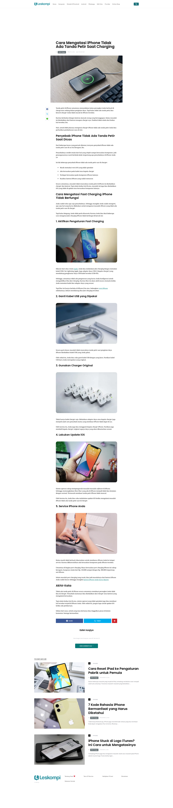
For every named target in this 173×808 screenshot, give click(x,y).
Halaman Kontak (70, 781)
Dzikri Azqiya (61, 52)
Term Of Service (88, 776)
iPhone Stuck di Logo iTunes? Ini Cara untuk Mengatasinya (112, 742)
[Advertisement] (86, 21)
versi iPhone (103, 288)
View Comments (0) (86, 646)
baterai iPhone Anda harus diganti (96, 580)
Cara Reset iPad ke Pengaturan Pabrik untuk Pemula (113, 670)
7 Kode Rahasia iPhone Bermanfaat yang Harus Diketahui (107, 708)
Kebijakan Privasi (107, 776)
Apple (76, 269)
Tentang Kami (69, 776)
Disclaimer (124, 776)
